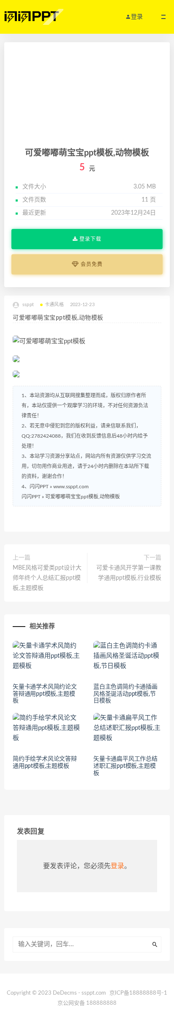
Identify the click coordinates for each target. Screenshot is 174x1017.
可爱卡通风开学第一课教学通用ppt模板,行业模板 (128, 573)
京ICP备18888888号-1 (138, 993)
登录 (117, 866)
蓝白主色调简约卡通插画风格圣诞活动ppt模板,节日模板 (125, 694)
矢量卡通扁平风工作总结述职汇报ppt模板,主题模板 (125, 766)
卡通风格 (54, 304)
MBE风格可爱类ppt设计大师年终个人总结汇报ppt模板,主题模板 (47, 578)
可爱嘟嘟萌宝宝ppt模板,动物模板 (82, 496)
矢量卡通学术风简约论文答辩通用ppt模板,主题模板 (45, 694)
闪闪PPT (31, 496)
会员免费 (91, 264)
